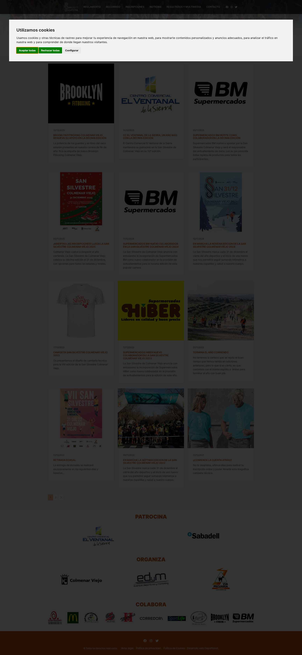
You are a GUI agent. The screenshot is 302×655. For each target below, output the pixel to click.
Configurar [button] (71, 50)
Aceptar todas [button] (27, 50)
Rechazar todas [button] (50, 50)
